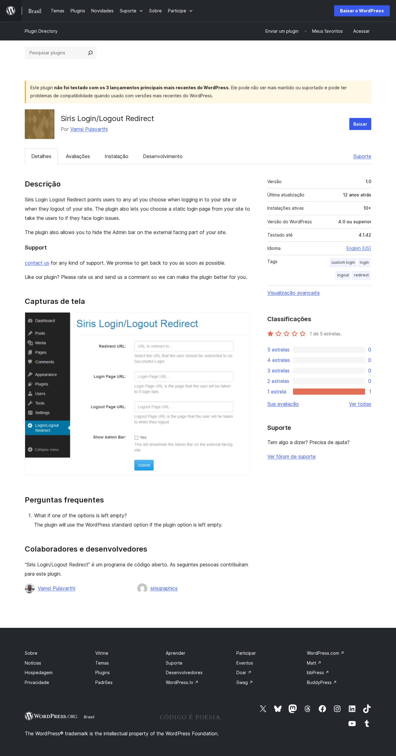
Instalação (116, 156)
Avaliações (78, 156)
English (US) (358, 248)
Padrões (104, 682)
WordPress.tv (182, 682)
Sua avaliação (283, 404)
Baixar (360, 124)
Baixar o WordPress (362, 10)
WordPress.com (325, 653)
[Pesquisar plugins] (90, 53)
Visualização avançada (293, 293)
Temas (102, 663)
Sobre (31, 653)
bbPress (318, 672)
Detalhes (41, 156)
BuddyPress (322, 682)
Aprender (175, 653)
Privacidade (37, 682)
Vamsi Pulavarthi (89, 129)
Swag (244, 682)
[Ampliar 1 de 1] (242, 320)
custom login (343, 262)
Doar (244, 672)
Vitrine (101, 653)
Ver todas (360, 404)
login (364, 262)
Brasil (89, 716)
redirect (361, 275)
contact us (37, 263)
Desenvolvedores (184, 672)
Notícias (33, 663)
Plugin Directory (41, 31)
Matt (314, 663)
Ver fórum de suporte (291, 456)
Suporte (362, 156)
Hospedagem (39, 672)
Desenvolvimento (163, 156)
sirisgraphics (164, 588)
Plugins (102, 672)
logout (343, 275)
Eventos (244, 663)
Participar (246, 653)
